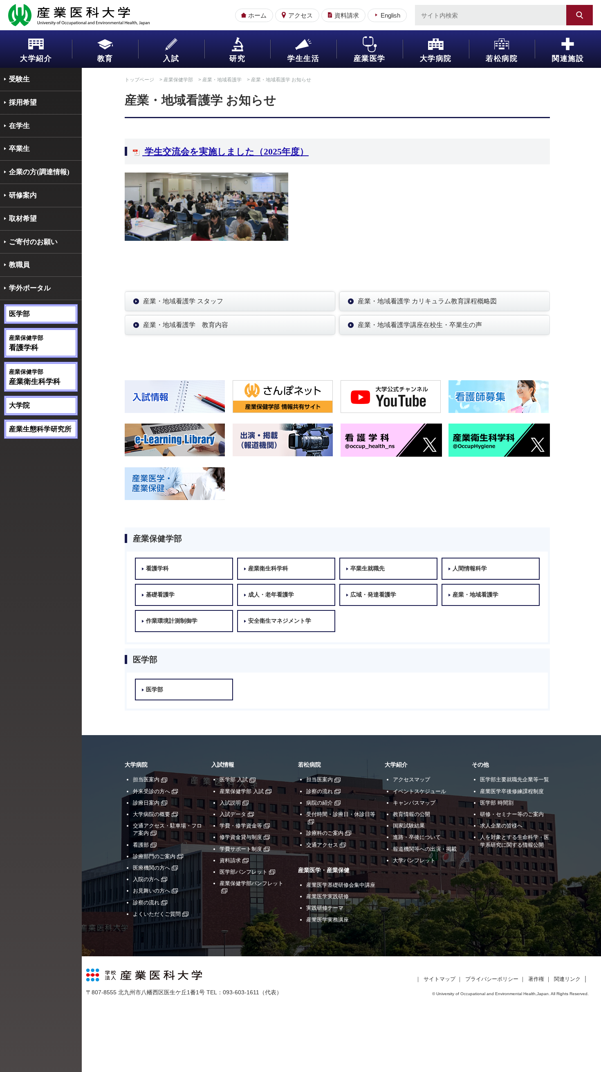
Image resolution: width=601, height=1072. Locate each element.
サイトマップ (439, 979)
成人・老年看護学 (271, 595)
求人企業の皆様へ (501, 826)
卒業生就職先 (367, 568)
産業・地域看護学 (222, 80)
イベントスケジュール (419, 791)
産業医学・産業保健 (324, 870)
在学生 (19, 126)
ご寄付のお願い (33, 242)
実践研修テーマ (324, 908)
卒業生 (19, 149)
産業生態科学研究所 (40, 429)
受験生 (19, 79)
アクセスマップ (411, 779)
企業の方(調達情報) (39, 172)
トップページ (139, 80)
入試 (171, 58)
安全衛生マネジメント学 (279, 621)
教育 (105, 58)
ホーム (257, 15)
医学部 (19, 314)
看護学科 (157, 568)
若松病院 (502, 58)
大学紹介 (36, 58)
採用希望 (23, 102)
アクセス (300, 15)
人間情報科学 (470, 568)
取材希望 (23, 218)
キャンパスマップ (414, 803)
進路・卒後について (417, 837)
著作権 (536, 979)
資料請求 (346, 15)
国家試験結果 (409, 826)
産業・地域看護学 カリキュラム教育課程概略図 (427, 301)
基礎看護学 (160, 595)
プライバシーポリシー (491, 979)
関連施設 (568, 58)
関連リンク (567, 979)
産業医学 (370, 58)
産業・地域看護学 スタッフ (183, 301)
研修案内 (23, 195)
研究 (237, 58)
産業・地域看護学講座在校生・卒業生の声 (420, 324)
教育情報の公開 (411, 814)
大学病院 (436, 58)
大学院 (19, 405)
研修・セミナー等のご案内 (512, 814)
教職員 (19, 265)
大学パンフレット (414, 860)
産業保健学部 (178, 80)
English (390, 15)
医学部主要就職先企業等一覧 (514, 779)
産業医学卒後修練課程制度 (512, 791)
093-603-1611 (241, 992)
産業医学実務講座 (327, 920)
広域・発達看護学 (373, 595)
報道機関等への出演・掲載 (425, 849)
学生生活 (303, 58)
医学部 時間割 (497, 803)
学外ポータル (30, 288)
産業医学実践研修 (327, 896)
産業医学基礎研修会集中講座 (340, 885)
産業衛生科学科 (268, 568)
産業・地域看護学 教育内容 (185, 324)
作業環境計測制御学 (171, 621)
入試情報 (222, 765)
